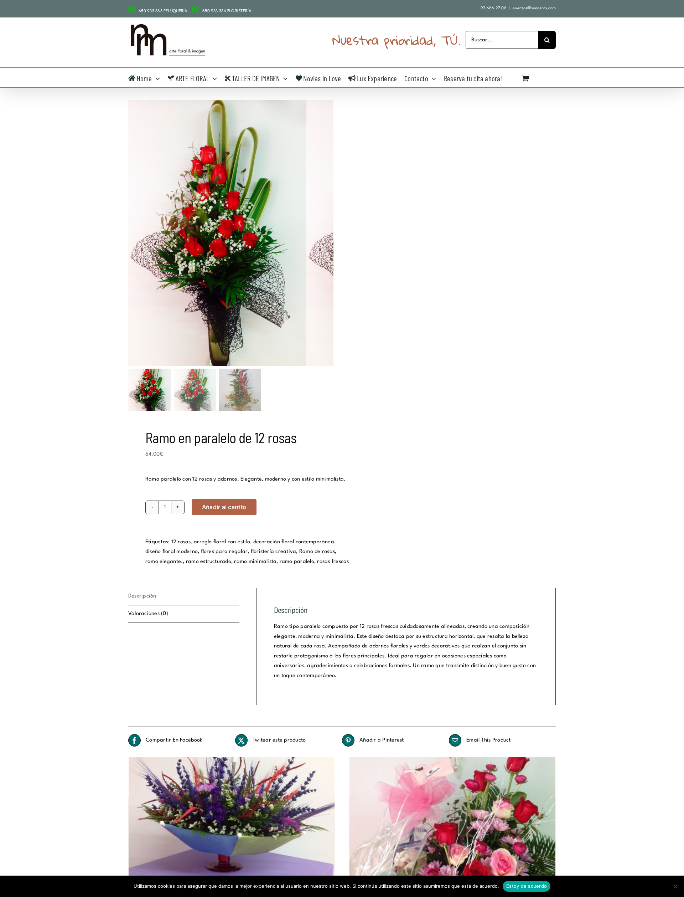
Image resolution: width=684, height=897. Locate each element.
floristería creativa (273, 551)
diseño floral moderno (171, 551)
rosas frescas (333, 561)
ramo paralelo (297, 561)
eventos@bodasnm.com (534, 8)
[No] (675, 886)
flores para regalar (224, 551)
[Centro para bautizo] (452, 834)
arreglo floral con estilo (222, 542)
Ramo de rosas (317, 551)
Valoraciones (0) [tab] (148, 613)
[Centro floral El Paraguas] (232, 834)
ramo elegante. (164, 561)
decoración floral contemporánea (293, 542)
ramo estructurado (208, 561)
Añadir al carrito (224, 507)
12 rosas (181, 542)
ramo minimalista (255, 561)
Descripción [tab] (142, 596)
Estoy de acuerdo (526, 886)
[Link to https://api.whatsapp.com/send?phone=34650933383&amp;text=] (131, 9)
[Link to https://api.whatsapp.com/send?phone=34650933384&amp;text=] (195, 9)
